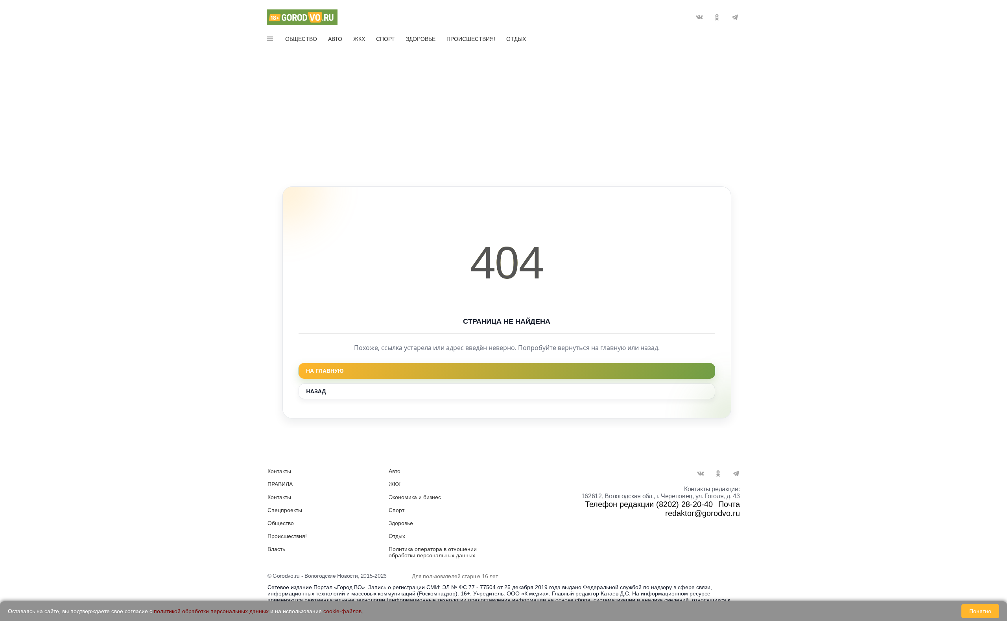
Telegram (735, 17)
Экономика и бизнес (415, 497)
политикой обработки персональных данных (211, 611)
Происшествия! (470, 39)
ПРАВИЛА (280, 484)
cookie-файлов (342, 611)
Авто (335, 39)
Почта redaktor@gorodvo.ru (702, 509)
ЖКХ (359, 39)
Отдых (516, 39)
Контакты (279, 471)
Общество (301, 39)
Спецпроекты (284, 510)
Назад (316, 391)
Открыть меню (271, 40)
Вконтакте (699, 17)
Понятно (980, 611)
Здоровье (420, 39)
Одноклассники (717, 17)
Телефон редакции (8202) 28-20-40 (649, 504)
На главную (324, 371)
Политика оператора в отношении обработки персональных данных (433, 552)
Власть (276, 549)
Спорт (385, 39)
